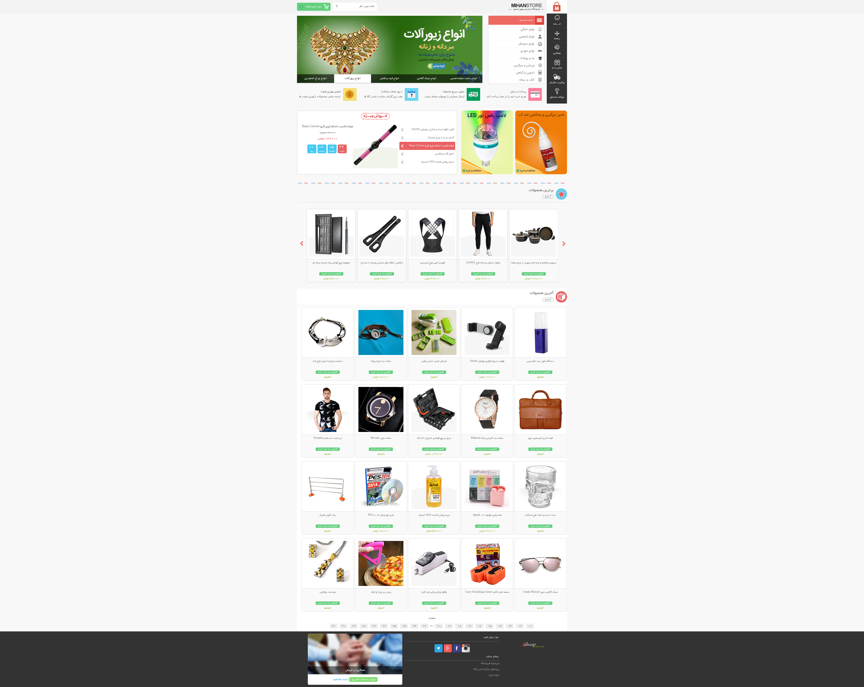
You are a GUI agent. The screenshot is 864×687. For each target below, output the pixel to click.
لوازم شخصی (526, 36)
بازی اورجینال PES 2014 (381, 515)
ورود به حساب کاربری (363, 679)
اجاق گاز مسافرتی (444, 153)
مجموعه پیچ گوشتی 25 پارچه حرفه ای (331, 263)
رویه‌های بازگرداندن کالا (486, 669)
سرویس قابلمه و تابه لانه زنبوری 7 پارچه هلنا (533, 263)
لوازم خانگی (527, 29)
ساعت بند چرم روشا (381, 361)
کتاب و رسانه (526, 79)
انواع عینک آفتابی (426, 78)
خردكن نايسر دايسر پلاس (434, 361)
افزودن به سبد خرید (534, 274)
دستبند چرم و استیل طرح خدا (328, 361)
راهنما (557, 38)
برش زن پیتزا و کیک (381, 592)
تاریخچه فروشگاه (490, 663)
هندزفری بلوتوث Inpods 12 (487, 515)
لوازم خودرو (527, 51)
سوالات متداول (557, 97)
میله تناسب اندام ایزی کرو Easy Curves (431, 145)
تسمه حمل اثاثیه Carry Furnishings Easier (487, 592)
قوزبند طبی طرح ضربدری (432, 263)
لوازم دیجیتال (526, 43)
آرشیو (548, 196)
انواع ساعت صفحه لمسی (463, 78)
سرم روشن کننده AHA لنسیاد (437, 161)
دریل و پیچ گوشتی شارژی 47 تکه (434, 438)
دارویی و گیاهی (525, 72)
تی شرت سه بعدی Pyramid (328, 438)
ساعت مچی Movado (381, 438)
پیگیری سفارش (557, 82)
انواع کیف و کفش (389, 78)
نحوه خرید (494, 675)
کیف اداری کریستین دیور (540, 438)
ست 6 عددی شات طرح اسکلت (540, 515)
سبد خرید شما (314, 6)
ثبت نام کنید (339, 679)
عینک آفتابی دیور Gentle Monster (540, 592)
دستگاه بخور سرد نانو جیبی (540, 361)
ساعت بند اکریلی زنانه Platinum (487, 438)
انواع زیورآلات (353, 78)
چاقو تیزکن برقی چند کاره (434, 592)
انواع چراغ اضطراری (315, 78)
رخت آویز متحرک (327, 515)
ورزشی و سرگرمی (524, 65)
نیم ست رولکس (328, 592)
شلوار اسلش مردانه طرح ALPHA (483, 263)
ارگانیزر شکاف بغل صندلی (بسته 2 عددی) (382, 263)
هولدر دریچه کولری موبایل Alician (487, 361)
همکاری (557, 53)
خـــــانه (557, 24)
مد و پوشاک (527, 58)
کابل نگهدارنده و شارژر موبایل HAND (433, 129)
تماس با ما (557, 68)
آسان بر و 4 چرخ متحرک (441, 137)
